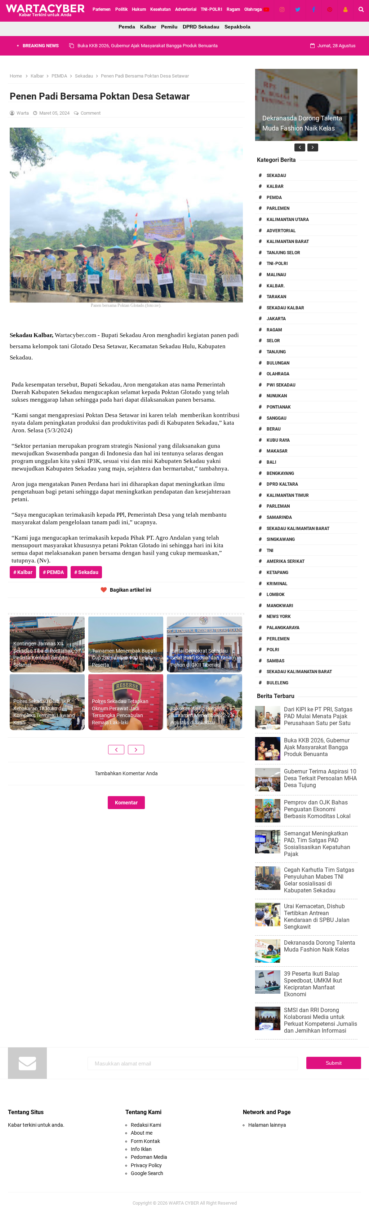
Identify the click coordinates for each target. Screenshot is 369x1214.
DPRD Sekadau (201, 27)
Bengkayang (280, 473)
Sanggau (276, 418)
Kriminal (277, 583)
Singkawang (281, 539)
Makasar (277, 451)
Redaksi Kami (146, 1125)
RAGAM (274, 329)
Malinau (276, 274)
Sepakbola (237, 27)
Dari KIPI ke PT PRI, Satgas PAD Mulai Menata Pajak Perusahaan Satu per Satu (318, 716)
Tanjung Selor (283, 252)
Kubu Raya (278, 440)
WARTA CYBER (184, 1203)
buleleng (277, 682)
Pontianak (279, 407)
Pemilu (169, 27)
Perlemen (278, 638)
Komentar (126, 802)
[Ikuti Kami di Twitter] (298, 9)
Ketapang (277, 572)
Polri (273, 649)
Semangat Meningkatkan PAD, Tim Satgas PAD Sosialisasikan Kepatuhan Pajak (317, 843)
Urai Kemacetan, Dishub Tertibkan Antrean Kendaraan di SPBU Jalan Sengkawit (317, 916)
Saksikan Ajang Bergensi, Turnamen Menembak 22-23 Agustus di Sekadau (201, 715)
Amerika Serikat (285, 561)
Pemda (127, 27)
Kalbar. (276, 285)
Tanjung (276, 351)
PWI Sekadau (281, 385)
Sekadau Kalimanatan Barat (299, 671)
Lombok (276, 594)
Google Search (147, 1173)
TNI (270, 550)
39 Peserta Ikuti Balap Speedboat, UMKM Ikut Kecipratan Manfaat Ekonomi (313, 984)
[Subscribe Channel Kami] (266, 9)
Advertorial (281, 230)
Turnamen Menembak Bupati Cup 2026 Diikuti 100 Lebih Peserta (124, 658)
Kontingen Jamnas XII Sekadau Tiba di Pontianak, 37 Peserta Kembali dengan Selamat (47, 654)
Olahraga (278, 373)
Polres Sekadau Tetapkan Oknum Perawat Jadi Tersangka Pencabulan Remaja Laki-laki (120, 711)
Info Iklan (141, 1149)
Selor (273, 340)
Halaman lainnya (267, 1125)
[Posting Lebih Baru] (116, 749)
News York (279, 616)
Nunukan (277, 395)
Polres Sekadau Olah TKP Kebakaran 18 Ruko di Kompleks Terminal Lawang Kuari (44, 711)
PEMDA (274, 197)
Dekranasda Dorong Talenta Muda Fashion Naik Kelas (319, 946)
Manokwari (280, 605)
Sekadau (276, 175)
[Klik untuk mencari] (361, 9)
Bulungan (278, 363)
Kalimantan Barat (288, 241)
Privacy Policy (146, 1165)
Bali (271, 462)
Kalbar (148, 27)
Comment (91, 113)
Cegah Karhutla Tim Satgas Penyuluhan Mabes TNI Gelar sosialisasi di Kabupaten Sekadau (319, 880)
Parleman (278, 506)
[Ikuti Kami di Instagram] (282, 9)
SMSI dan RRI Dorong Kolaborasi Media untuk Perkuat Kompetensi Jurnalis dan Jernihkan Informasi (320, 1020)
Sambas (275, 660)
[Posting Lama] (136, 749)
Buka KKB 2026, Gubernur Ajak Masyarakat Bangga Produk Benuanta (317, 747)
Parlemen (278, 208)
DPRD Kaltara (282, 484)
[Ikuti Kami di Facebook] (313, 9)
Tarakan (276, 296)
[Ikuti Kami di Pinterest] (329, 9)
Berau (274, 429)
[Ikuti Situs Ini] (345, 9)
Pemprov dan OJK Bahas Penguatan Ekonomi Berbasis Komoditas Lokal (317, 809)
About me (141, 1133)
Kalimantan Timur (288, 495)
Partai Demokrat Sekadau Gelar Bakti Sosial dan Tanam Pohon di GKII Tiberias (203, 658)
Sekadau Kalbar (285, 307)
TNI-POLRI (277, 263)
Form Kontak (145, 1141)
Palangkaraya (283, 627)
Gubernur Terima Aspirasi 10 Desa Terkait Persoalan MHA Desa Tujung (149, 45)
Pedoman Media (149, 1157)
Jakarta (276, 318)
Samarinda (279, 517)
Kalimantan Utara (288, 219)
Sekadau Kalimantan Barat (298, 528)
